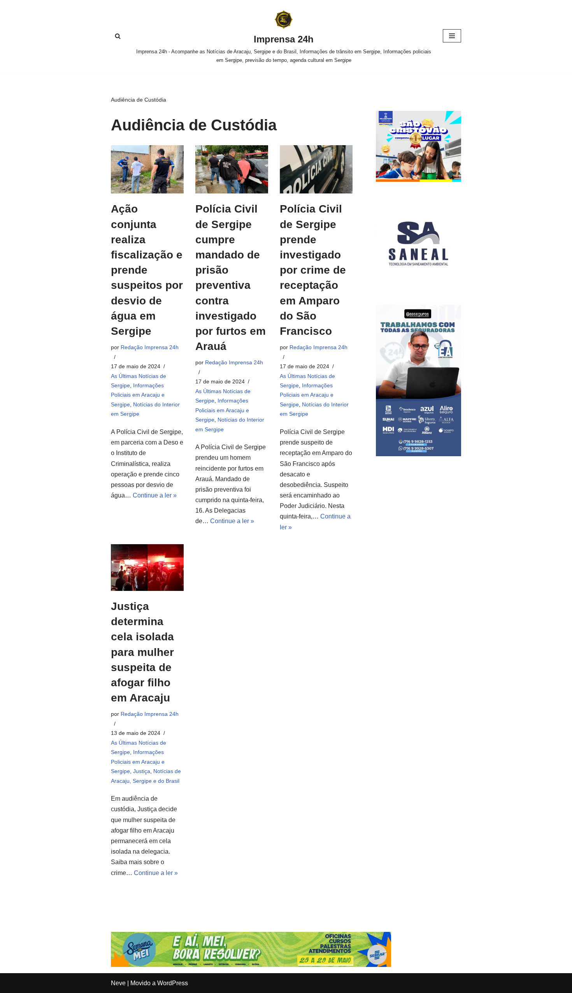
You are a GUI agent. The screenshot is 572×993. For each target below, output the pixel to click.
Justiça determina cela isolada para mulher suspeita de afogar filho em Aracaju (142, 652)
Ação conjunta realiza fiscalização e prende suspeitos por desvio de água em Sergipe (147, 270)
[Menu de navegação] (452, 35)
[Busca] (118, 36)
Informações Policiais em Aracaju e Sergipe (138, 395)
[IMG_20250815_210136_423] (418, 454)
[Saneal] (418, 284)
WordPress (172, 983)
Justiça (141, 771)
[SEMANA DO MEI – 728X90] (251, 964)
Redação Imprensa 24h (150, 347)
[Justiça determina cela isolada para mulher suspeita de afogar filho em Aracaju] (147, 567)
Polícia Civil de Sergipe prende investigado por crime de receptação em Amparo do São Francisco (313, 270)
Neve (118, 983)
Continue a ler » (155, 495)
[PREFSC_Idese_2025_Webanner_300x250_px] (418, 179)
